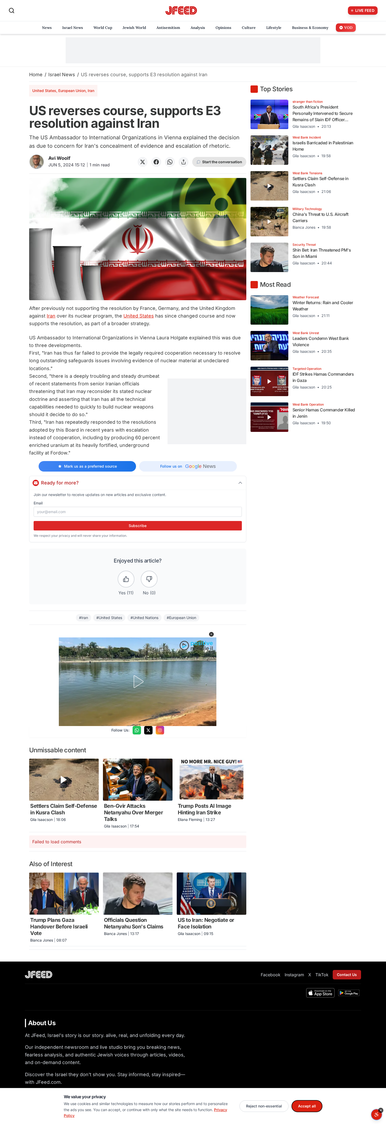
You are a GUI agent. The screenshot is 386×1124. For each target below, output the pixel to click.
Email (38, 503)
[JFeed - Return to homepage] (38, 974)
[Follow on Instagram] (160, 730)
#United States (109, 617)
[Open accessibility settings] (376, 1114)
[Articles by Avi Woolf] (36, 161)
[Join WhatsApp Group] (137, 730)
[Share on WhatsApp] (170, 162)
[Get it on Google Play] (349, 993)
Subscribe (138, 525)
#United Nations (144, 617)
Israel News (61, 74)
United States (138, 316)
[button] (211, 634)
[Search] (11, 10)
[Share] (184, 162)
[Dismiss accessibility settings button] (380, 1110)
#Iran (83, 617)
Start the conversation (222, 162)
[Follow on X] (148, 730)
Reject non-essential (264, 1106)
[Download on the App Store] (320, 993)
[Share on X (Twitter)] (143, 162)
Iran (51, 316)
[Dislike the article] (149, 579)
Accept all (307, 1106)
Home (36, 74)
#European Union (181, 617)
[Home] (181, 10)
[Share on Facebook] (156, 162)
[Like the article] (126, 579)
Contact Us (347, 974)
